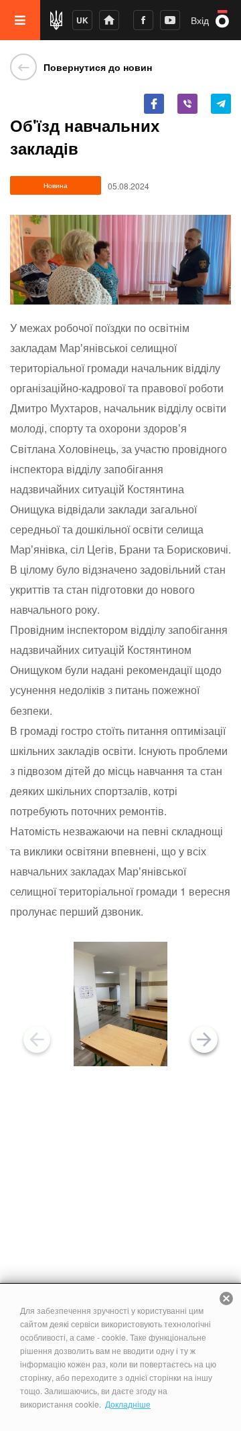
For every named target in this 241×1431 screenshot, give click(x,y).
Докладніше (128, 1404)
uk (82, 20)
